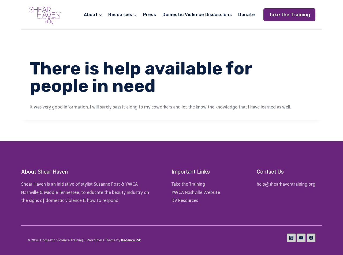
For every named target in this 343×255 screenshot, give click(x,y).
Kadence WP (131, 240)
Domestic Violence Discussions (197, 14)
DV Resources (185, 200)
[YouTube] (301, 238)
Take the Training (289, 15)
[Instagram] (291, 238)
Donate (246, 14)
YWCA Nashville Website (196, 192)
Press (149, 14)
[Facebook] (311, 238)
